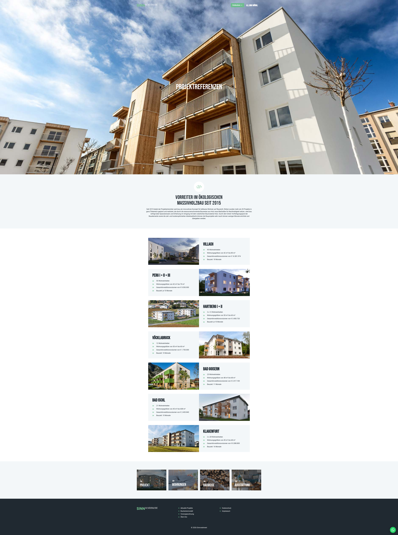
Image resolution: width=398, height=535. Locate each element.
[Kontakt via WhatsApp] (393, 530)
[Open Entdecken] (242, 5)
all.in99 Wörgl (252, 5)
